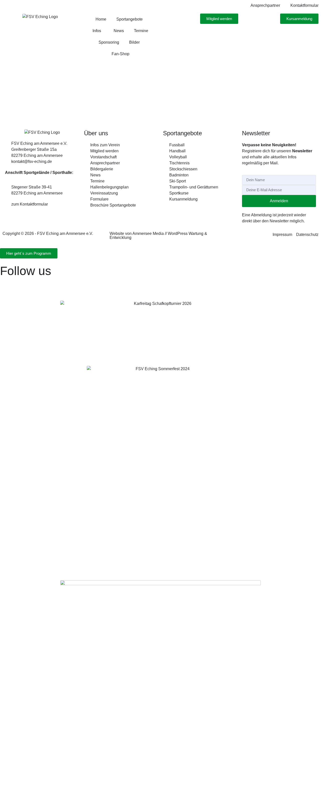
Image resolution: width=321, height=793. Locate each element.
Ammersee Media (148, 233)
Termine (141, 31)
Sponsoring (109, 42)
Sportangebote (129, 19)
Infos (97, 31)
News (119, 31)
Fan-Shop (120, 54)
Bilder (134, 42)
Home (101, 19)
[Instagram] (6, 284)
